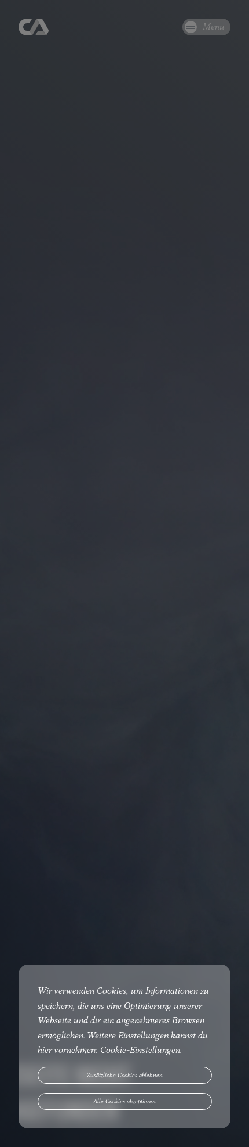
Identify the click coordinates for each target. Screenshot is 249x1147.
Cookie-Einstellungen (140, 1049)
